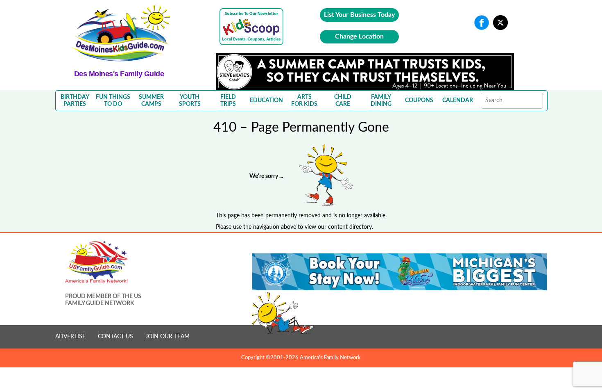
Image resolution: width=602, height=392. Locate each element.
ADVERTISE (70, 337)
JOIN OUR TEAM (167, 337)
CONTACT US (115, 337)
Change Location (359, 36)
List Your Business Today (359, 14)
